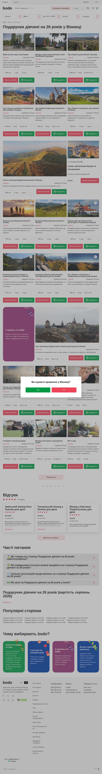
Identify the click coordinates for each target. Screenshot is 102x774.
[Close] (78, 379)
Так (38, 390)
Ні (64, 390)
